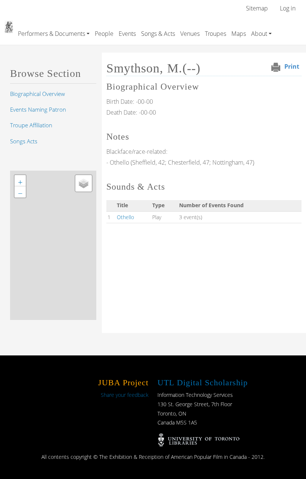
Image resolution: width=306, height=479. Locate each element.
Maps (238, 33)
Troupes (215, 33)
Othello (125, 217)
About (259, 33)
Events (127, 33)
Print (291, 66)
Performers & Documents (51, 33)
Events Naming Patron (38, 109)
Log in (288, 8)
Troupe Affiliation (31, 125)
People (104, 33)
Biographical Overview (37, 93)
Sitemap (257, 8)
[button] (20, 180)
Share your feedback (125, 394)
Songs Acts (23, 141)
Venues (190, 33)
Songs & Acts (158, 33)
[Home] (8, 26)
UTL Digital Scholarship (202, 382)
